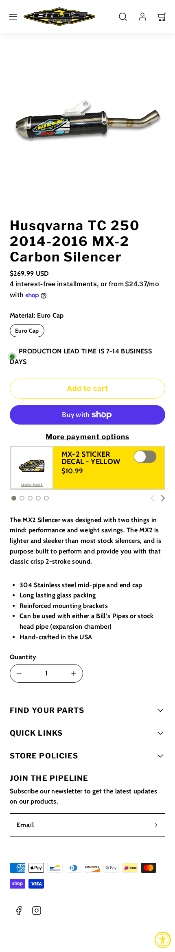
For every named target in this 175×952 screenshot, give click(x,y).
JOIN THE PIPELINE (49, 778)
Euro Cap (27, 330)
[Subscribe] (156, 825)
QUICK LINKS (36, 733)
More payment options (87, 437)
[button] (13, 16)
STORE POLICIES (44, 756)
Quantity (23, 657)
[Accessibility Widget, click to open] (163, 940)
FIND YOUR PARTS (47, 710)
